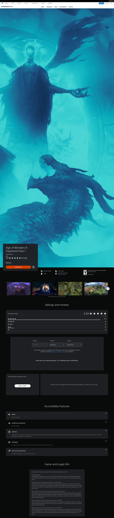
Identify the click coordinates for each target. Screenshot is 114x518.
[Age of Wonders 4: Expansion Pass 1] (19, 288)
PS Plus (26, 3)
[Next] (108, 288)
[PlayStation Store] (7, 6)
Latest (42, 6)
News (43, 3)
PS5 (12, 3)
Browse (71, 6)
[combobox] (40, 345)
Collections (49, 6)
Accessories (35, 3)
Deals (55, 6)
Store (6, 3)
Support (50, 3)
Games (18, 3)
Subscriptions (63, 6)
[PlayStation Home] (2, 3)
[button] (62, 274)
